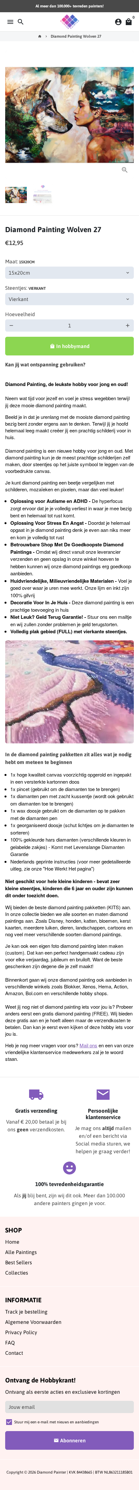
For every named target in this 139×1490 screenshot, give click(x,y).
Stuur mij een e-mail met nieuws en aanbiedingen (56, 1422)
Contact (14, 1353)
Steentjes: (25, 288)
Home (12, 1242)
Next (128, 115)
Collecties (16, 1273)
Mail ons (88, 1045)
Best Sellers (18, 1262)
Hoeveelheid (20, 314)
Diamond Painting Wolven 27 (76, 36)
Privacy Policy (21, 1332)
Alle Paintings (21, 1252)
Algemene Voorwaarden (33, 1322)
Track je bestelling (26, 1312)
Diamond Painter (51, 1472)
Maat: (20, 261)
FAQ (10, 1342)
